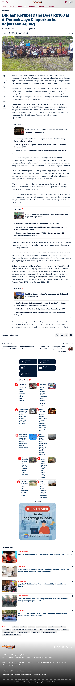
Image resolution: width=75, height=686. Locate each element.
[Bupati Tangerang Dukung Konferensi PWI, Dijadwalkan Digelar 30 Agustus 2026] (19, 215)
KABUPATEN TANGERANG (11, 635)
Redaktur (7, 29)
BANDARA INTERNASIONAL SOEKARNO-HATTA (28, 629)
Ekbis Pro (35, 632)
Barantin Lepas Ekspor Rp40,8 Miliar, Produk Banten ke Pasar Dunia (41, 150)
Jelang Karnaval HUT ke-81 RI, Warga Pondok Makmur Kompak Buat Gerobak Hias (25, 467)
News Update (5, 10)
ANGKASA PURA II (9, 632)
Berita (19, 551)
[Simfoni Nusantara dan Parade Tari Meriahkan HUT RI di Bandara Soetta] (33, 483)
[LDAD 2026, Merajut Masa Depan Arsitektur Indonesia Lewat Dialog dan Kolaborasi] (52, 483)
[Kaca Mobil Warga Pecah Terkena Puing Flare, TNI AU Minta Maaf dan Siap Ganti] (52, 460)
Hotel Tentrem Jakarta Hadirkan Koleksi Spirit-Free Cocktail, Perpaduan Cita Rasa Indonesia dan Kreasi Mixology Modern (43, 420)
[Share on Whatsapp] (16, 33)
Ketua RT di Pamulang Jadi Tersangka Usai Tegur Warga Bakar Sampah (45, 554)
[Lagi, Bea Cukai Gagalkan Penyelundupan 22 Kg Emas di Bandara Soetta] (19, 295)
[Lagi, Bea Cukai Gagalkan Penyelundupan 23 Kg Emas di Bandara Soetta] (9, 586)
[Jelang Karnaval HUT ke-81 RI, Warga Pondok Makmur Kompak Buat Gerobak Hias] (33, 460)
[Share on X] (13, 33)
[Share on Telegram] (4, 96)
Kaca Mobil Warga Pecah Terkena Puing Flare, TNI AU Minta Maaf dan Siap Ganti (44, 467)
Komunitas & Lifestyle (48, 632)
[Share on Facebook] (9, 33)
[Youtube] (28, 368)
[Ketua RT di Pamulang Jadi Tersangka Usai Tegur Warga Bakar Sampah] (9, 557)
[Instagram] (47, 362)
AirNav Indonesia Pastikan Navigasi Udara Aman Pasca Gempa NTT (40, 309)
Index (23, 566)
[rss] (28, 374)
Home (31, 627)
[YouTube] (58, 646)
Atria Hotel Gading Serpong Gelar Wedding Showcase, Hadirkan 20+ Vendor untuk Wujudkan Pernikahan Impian (44, 570)
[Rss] (71, 646)
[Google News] (47, 368)
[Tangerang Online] (37, 2)
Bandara (20, 581)
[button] (3, 2)
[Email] (20, 33)
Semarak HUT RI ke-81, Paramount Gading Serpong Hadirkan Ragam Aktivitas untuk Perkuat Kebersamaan (23, 393)
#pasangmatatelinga (52, 629)
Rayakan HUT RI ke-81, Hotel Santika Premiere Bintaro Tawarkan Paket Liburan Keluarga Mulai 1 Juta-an (43, 394)
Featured (25, 551)
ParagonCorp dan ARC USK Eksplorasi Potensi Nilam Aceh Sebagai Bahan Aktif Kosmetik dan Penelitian (23, 416)
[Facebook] (28, 362)
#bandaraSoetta (23, 632)
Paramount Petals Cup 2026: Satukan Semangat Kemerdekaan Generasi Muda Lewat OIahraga (42, 614)
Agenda (64, 629)
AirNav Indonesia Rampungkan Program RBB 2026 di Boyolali (38, 223)
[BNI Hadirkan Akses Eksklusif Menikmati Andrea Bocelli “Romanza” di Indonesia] (19, 131)
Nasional (61, 627)
